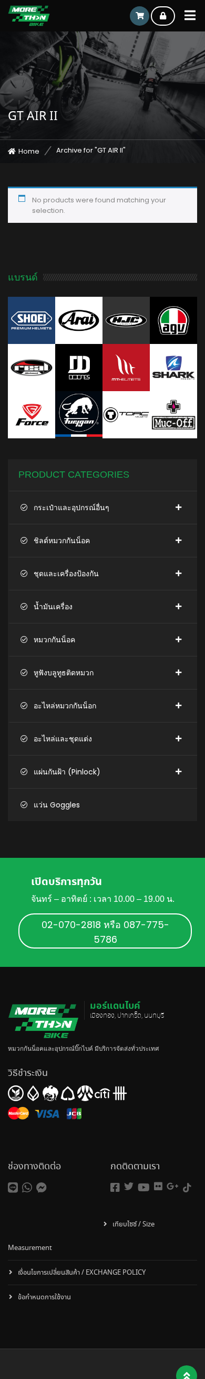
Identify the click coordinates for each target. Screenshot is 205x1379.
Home (28, 151)
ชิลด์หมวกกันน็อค (62, 540)
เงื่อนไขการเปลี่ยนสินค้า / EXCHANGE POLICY (82, 1273)
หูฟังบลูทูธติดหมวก (64, 672)
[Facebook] (115, 1188)
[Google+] (173, 1186)
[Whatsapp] (27, 1188)
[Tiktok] (187, 1188)
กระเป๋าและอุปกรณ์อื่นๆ (71, 507)
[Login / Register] (163, 16)
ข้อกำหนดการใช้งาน (44, 1297)
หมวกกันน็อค (54, 639)
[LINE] (13, 1188)
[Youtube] (144, 1188)
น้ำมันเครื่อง (53, 606)
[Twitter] (129, 1186)
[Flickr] (158, 1186)
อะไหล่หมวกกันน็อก (65, 706)
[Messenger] (41, 1188)
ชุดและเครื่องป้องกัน (66, 573)
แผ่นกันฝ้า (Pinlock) (67, 772)
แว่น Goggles (57, 805)
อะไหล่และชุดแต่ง (63, 739)
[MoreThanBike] (29, 15)
